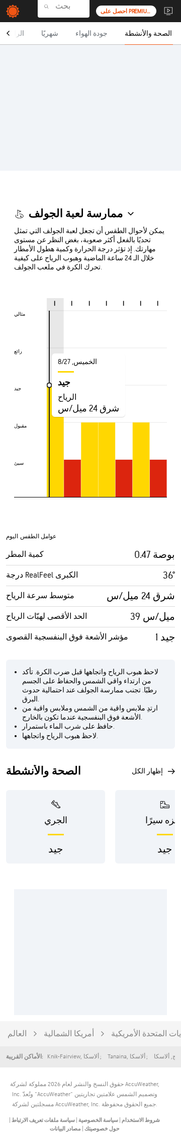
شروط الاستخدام (140, 1120)
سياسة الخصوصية (97, 1120)
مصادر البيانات (65, 1128)
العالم (17, 1034)
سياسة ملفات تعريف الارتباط (43, 1120)
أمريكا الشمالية (69, 1034)
